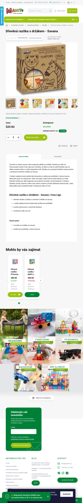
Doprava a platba (16, 2)
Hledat (50, 11)
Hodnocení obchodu (12, 485)
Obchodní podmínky (30, 2)
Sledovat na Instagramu (43, 398)
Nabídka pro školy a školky (14, 479)
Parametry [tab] (57, 156)
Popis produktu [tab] (23, 156)
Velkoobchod (10, 482)
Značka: (53, 39)
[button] (19, 303)
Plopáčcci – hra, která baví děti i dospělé (41, 469)
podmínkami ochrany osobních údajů (22, 439)
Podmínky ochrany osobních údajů (16, 472)
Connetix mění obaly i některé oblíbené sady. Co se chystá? (41, 464)
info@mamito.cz (66, 463)
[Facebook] (58, 472)
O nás (7, 2)
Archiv (36, 483)
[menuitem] (16, 20)
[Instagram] (62, 472)
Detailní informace (12, 118)
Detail (32, 294)
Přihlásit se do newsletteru (21, 445)
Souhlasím (66, 494)
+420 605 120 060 (67, 467)
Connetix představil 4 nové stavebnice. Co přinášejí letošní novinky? (41, 476)
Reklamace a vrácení (12, 476)
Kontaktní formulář (67, 480)
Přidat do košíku (32, 137)
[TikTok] (67, 472)
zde (55, 495)
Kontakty (9, 488)
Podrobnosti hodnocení (35, 38)
